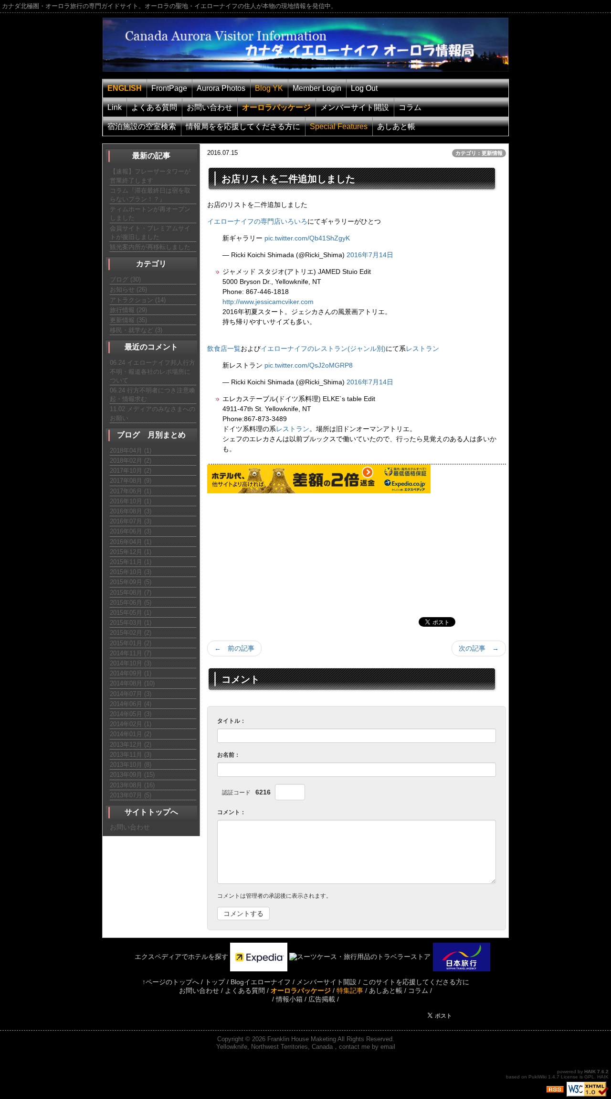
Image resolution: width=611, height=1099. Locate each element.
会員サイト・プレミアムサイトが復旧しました (150, 232)
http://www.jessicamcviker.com (268, 301)
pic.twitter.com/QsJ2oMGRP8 (308, 365)
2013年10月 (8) (130, 764)
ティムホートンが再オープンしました (150, 213)
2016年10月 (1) (130, 501)
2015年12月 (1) (130, 551)
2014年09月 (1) (130, 673)
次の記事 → (479, 648)
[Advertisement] (278, 553)
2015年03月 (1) (130, 622)
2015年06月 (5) (130, 602)
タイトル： (231, 721)
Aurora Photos (221, 88)
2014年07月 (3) (130, 693)
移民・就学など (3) (136, 330)
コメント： (231, 812)
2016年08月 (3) (130, 511)
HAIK (590, 1071)
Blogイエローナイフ (261, 982)
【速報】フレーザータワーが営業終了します (150, 176)
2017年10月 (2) (130, 470)
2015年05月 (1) (130, 612)
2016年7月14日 (370, 255)
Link (114, 107)
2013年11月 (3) (130, 754)
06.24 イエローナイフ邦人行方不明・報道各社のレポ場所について (152, 371)
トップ (215, 982)
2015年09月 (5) (130, 582)
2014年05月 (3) (130, 714)
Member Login (317, 88)
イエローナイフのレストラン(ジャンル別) (323, 348)
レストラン (422, 348)
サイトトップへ (151, 812)
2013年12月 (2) (130, 744)
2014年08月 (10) (132, 683)
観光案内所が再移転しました (150, 246)
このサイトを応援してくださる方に (415, 982)
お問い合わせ (209, 107)
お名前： (228, 754)
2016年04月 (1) (130, 541)
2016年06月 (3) (130, 531)
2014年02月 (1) (130, 724)
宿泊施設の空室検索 (141, 126)
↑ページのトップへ (170, 982)
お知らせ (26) (128, 289)
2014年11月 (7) (130, 653)
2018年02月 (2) (130, 460)
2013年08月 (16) (132, 785)
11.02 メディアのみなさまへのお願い (152, 413)
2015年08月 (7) (130, 592)
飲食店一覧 (224, 348)
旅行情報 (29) (128, 310)
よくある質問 (154, 107)
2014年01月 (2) (130, 734)
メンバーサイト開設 (354, 107)
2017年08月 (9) (130, 480)
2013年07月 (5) (130, 795)
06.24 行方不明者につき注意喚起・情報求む (152, 395)
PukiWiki (537, 1076)
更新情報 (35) (128, 320)
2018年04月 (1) (130, 450)
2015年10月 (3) (130, 572)
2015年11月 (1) (130, 562)
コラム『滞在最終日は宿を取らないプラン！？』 (150, 195)
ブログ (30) (125, 279)
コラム (410, 107)
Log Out (364, 88)
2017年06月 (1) (130, 491)
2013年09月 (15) (132, 774)
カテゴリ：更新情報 (479, 153)
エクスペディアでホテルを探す (174, 956)
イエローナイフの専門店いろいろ (257, 221)
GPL (589, 1076)
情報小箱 (289, 999)
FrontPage (169, 88)
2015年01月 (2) (130, 643)
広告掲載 (321, 999)
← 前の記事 (234, 648)
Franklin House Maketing (301, 1039)
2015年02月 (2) (130, 632)
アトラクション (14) (138, 300)
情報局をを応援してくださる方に (243, 126)
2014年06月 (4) (130, 703)
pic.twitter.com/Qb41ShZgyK (307, 238)
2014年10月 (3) (130, 663)
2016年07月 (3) (130, 521)
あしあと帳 (396, 126)
